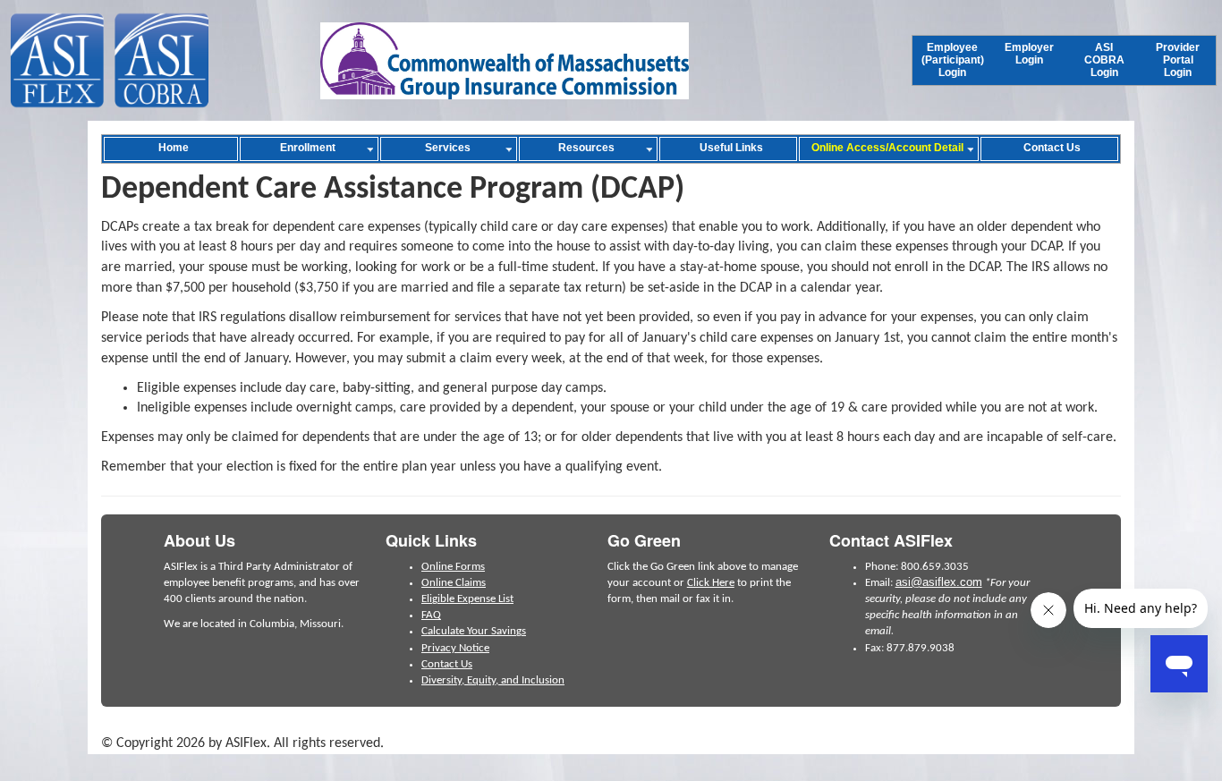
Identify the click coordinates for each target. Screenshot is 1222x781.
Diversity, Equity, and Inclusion (492, 680)
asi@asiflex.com (938, 582)
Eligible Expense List (467, 599)
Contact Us (446, 664)
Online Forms (453, 567)
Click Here (710, 583)
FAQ (431, 615)
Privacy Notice (455, 648)
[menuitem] (952, 60)
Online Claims (453, 583)
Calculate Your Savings (473, 631)
